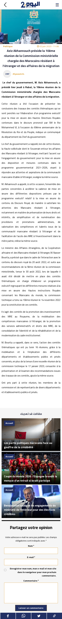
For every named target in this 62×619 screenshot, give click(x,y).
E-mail (31, 557)
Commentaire (31, 580)
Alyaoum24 (18, 74)
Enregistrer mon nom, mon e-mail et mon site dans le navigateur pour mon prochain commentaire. (33, 572)
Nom (31, 546)
